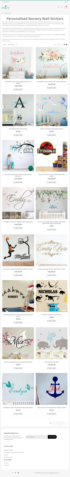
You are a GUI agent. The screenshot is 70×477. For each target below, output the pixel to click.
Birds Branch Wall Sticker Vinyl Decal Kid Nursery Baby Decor (18, 175)
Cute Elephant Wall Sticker (51, 362)
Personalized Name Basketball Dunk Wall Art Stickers (18, 269)
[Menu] (58, 7)
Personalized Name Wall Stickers (18, 129)
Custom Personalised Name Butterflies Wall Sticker (18, 362)
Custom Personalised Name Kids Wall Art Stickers (51, 269)
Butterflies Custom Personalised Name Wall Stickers (18, 407)
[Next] (66, 423)
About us (6, 463)
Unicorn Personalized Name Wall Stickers (51, 129)
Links (65, 2)
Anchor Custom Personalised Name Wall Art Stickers (51, 407)
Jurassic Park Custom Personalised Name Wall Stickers (51, 175)
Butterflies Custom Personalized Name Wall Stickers (18, 222)
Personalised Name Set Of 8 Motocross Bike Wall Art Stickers (18, 315)
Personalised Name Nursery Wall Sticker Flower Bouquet (18, 82)
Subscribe (52, 437)
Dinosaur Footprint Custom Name (51, 314)
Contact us (6, 465)
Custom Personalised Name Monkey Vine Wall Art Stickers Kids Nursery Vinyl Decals (51, 222)
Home (2, 13)
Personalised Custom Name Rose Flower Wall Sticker (51, 81)
